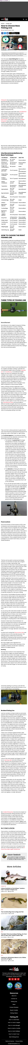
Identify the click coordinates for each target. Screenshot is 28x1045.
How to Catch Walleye (14, 1031)
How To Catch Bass (14, 1019)
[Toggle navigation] (26, 19)
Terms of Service (9, 1041)
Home (2, 23)
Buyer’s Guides (14, 1010)
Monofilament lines (8, 402)
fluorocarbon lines (19, 632)
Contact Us (14, 998)
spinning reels (8, 760)
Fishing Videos (14, 1013)
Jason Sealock (13, 854)
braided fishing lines (8, 812)
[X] (12, 979)
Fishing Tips (3, 886)
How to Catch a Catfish (14, 1028)
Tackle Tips (9, 23)
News (14, 1004)
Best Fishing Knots (14, 1037)
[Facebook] (10, 979)
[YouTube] (15, 979)
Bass (2, 909)
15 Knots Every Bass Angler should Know (13, 848)
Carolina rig (8, 372)
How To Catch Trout (14, 1034)
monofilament (22, 111)
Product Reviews (14, 1007)
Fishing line (4, 100)
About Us (14, 996)
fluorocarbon (4, 119)
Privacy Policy (19, 1041)
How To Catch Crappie (14, 1022)
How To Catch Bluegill (14, 1025)
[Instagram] (18, 979)
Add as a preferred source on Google (14, 33)
